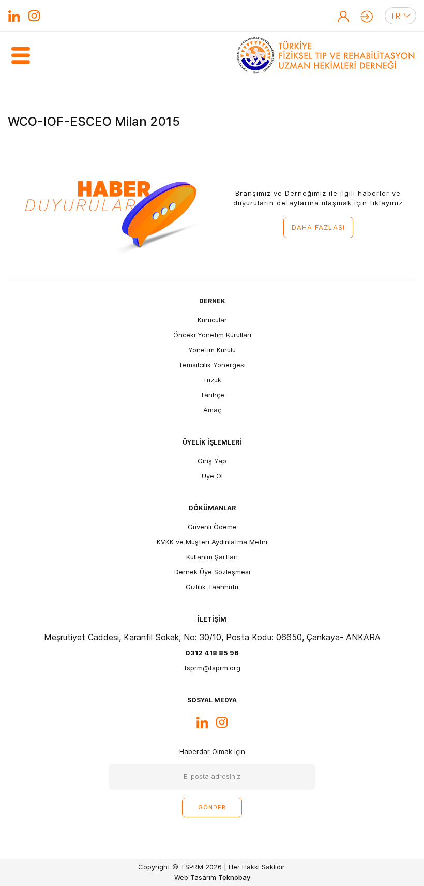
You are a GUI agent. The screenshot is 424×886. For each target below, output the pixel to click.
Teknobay (234, 877)
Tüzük (212, 380)
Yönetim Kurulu (212, 350)
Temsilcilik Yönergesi (212, 365)
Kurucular (212, 320)
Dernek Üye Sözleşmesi (212, 572)
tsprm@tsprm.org (212, 667)
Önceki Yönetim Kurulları (212, 335)
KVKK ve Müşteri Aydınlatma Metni (212, 542)
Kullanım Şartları (212, 557)
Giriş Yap (366, 16)
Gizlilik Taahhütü (212, 587)
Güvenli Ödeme (212, 527)
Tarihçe (212, 395)
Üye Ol (343, 16)
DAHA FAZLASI (318, 227)
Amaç (212, 410)
